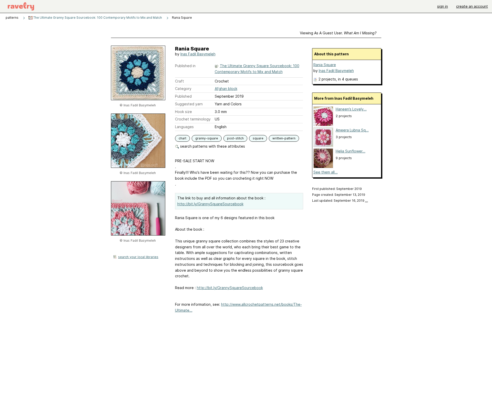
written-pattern (283, 138)
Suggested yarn (189, 104)
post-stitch (235, 138)
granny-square (206, 138)
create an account (472, 6)
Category (183, 88)
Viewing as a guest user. (338, 33)
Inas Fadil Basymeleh (198, 54)
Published (183, 96)
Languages (184, 127)
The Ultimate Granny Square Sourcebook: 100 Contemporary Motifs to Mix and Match (97, 17)
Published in (185, 66)
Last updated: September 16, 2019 (340, 200)
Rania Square (324, 65)
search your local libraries (138, 257)
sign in (442, 6)
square (258, 138)
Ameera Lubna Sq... (352, 130)
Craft (179, 81)
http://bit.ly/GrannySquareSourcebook (210, 204)
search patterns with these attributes (212, 146)
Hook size (183, 111)
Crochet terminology (193, 119)
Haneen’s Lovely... (351, 109)
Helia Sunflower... (350, 151)
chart (182, 138)
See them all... (325, 172)
